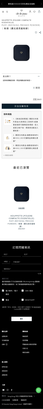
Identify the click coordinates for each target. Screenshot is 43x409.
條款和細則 (37, 307)
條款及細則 (9, 155)
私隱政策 (26, 309)
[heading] (11, 331)
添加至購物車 (21, 106)
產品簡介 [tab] (7, 76)
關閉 (38, 87)
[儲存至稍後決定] (36, 32)
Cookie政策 (17, 309)
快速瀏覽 (21, 208)
